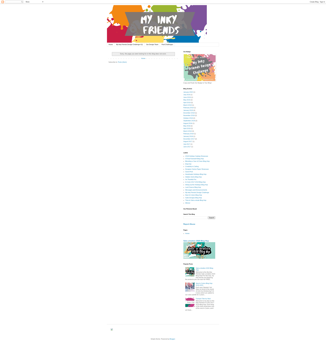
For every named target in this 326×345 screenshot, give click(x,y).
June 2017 (187, 147)
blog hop (188, 164)
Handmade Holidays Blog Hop (195, 174)
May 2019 (186, 100)
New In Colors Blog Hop (193, 195)
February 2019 (188, 108)
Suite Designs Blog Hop (193, 198)
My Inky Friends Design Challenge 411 (129, 44)
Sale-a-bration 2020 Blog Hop (196, 241)
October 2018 (188, 118)
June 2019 (187, 97)
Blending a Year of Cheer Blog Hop (197, 161)
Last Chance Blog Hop (193, 187)
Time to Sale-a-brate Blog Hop (195, 200)
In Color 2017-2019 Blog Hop (195, 182)
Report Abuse (189, 224)
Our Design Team (152, 44)
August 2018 (187, 123)
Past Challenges (167, 44)
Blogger (172, 339)
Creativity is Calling (192, 166)
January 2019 (188, 110)
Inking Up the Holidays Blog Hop (196, 185)
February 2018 (188, 134)
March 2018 (187, 131)
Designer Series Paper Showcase (197, 169)
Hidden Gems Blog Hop (193, 177)
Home (111, 44)
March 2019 (187, 105)
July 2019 (186, 95)
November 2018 (189, 115)
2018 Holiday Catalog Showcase (196, 156)
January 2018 (188, 136)
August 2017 (187, 141)
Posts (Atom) (122, 62)
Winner (187, 203)
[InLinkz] (112, 329)
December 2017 (189, 139)
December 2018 (189, 113)
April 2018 (187, 128)
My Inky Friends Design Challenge (197, 192)
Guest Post (189, 172)
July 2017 (186, 144)
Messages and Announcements (196, 190)
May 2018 (186, 126)
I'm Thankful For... (191, 179)
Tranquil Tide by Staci (203, 299)
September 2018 (189, 121)
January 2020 (188, 92)
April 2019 (187, 102)
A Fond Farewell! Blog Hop (194, 159)
